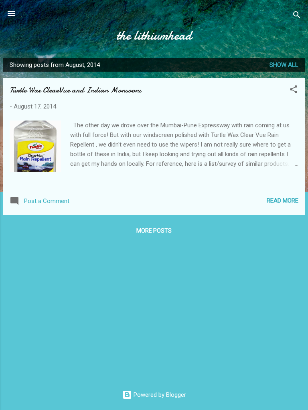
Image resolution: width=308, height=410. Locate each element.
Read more (282, 200)
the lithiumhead (154, 35)
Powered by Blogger (159, 394)
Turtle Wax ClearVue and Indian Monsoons (76, 89)
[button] (293, 90)
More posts (154, 230)
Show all (284, 64)
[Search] (297, 16)
